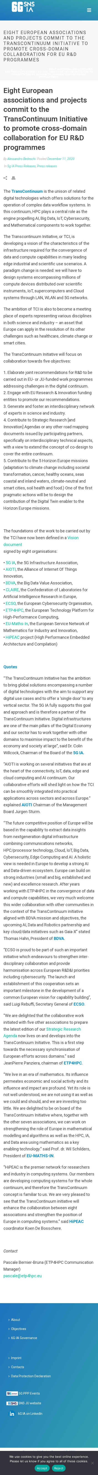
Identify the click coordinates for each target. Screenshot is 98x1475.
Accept (42, 1468)
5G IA (10, 562)
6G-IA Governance (24, 1338)
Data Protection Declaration (31, 1376)
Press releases (47, 166)
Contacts (17, 1367)
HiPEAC (13, 637)
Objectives (18, 1329)
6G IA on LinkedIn (30, 1413)
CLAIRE (12, 589)
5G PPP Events (29, 1393)
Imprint (16, 1358)
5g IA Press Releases (31, 69)
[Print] (16, 177)
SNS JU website (29, 1403)
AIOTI (11, 569)
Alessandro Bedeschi (21, 159)
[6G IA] (26, 10)
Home (9, 69)
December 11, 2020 (61, 159)
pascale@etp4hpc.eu (22, 1275)
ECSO (11, 603)
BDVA (10, 583)
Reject (59, 1468)
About (15, 1320)
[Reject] (92, 1463)
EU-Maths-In (17, 623)
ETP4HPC (14, 610)
